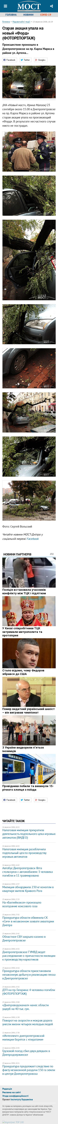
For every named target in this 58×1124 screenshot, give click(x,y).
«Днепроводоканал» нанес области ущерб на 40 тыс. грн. (25, 1007)
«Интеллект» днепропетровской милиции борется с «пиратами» (23, 1037)
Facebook (33, 539)
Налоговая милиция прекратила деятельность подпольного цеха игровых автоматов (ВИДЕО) (28, 834)
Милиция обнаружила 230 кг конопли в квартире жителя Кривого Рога (28, 889)
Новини (28, 14)
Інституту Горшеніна (22, 1099)
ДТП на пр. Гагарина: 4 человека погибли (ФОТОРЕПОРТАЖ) (28, 992)
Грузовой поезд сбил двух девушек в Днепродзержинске (26, 1053)
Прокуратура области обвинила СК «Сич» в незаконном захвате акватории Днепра (28, 921)
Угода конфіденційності (15, 1095)
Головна (11, 14)
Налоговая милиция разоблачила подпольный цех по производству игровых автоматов (24, 853)
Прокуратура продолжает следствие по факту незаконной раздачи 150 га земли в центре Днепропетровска (28, 1070)
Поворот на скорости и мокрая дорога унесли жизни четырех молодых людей (27, 1022)
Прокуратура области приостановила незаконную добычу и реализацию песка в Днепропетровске (29, 974)
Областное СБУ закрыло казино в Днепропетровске (24, 938)
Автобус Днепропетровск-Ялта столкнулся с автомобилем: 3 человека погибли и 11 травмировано (27, 871)
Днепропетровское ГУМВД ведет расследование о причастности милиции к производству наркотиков (28, 955)
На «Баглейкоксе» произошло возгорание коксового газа (21, 904)
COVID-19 (45, 14)
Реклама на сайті (11, 1092)
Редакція (7, 1088)
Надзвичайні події (21, 21)
